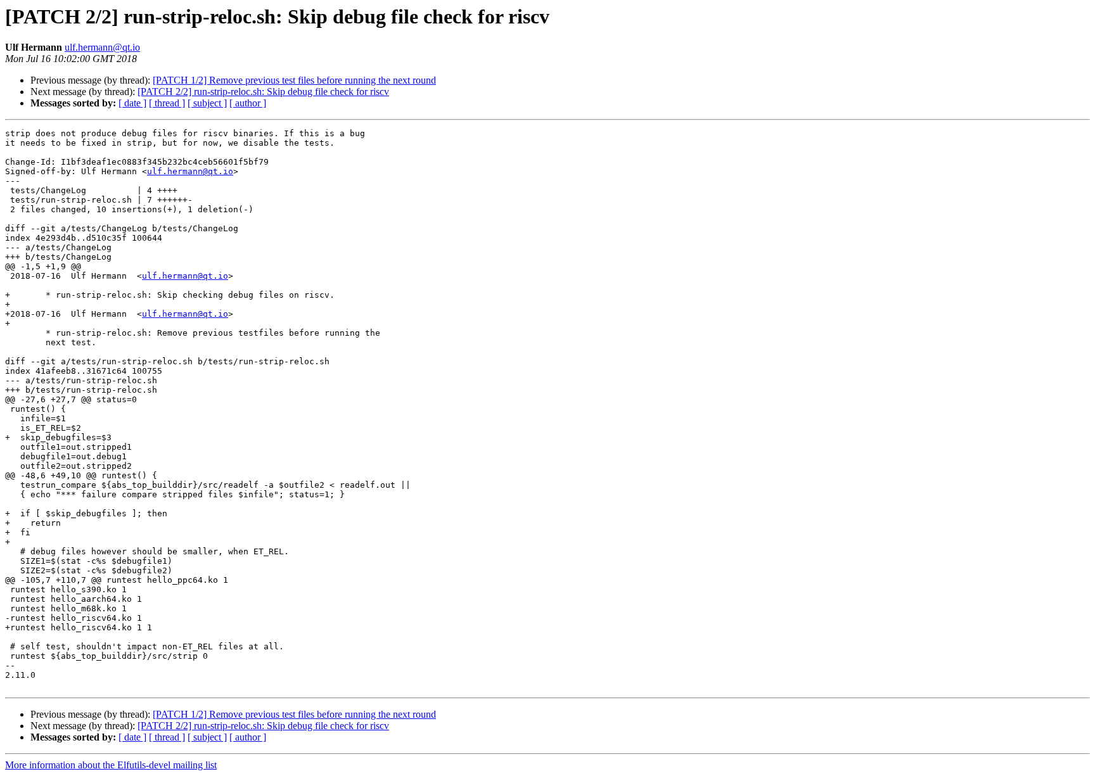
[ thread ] (167, 103)
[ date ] (132, 103)
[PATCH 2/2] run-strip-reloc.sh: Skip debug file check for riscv (263, 91)
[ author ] (247, 103)
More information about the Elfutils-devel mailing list (111, 765)
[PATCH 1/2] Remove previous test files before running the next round (294, 80)
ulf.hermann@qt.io (102, 47)
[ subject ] (207, 103)
